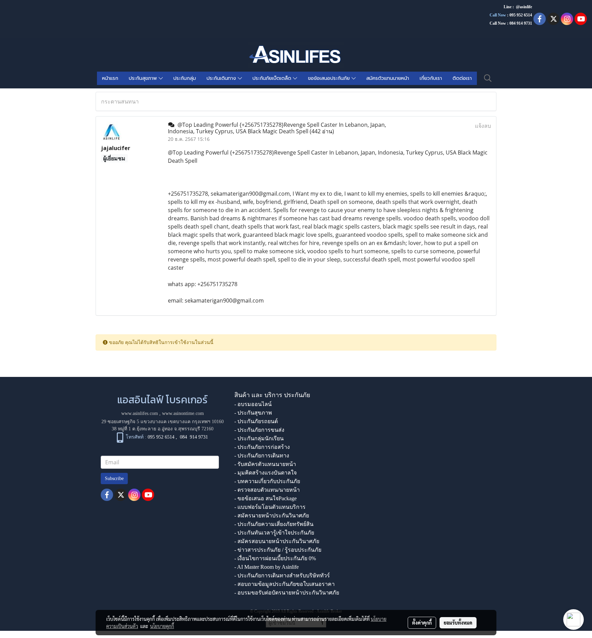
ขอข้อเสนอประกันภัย (330, 78)
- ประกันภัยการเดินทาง (261, 455)
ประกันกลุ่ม (184, 78)
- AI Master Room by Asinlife (266, 567)
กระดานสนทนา (120, 101)
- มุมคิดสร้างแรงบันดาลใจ (265, 473)
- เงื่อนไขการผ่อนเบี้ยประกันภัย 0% (275, 558)
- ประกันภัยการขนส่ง (259, 430)
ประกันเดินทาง (222, 78)
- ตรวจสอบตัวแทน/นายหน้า (267, 490)
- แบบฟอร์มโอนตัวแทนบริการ (270, 507)
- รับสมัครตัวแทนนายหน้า (265, 464)
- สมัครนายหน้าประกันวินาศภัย (271, 515)
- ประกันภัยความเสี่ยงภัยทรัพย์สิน (273, 524)
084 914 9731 (194, 437)
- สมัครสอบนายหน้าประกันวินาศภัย (276, 541)
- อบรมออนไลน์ (253, 404)
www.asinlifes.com (139, 413)
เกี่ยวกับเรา (431, 78)
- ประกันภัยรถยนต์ (256, 421)
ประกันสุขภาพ (144, 78)
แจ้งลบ (483, 126)
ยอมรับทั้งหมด (458, 622)
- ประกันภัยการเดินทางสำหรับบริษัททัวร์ (282, 575)
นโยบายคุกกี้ (162, 626)
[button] (487, 78)
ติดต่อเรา (462, 78)
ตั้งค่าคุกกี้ (422, 622)
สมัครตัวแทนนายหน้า (387, 78)
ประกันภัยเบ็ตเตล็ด (272, 78)
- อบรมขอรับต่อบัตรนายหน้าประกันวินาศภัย (286, 593)
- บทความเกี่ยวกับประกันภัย (267, 481)
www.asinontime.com (183, 413)
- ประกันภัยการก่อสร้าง (262, 447)
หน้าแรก (110, 78)
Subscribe (114, 478)
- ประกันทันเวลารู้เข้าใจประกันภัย (274, 533)
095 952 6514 (520, 15)
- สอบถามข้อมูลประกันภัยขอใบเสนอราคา (284, 584)
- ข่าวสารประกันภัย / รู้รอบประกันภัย (277, 550)
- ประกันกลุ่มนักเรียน (259, 438)
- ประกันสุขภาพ (253, 413)
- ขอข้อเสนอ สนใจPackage (265, 498)
